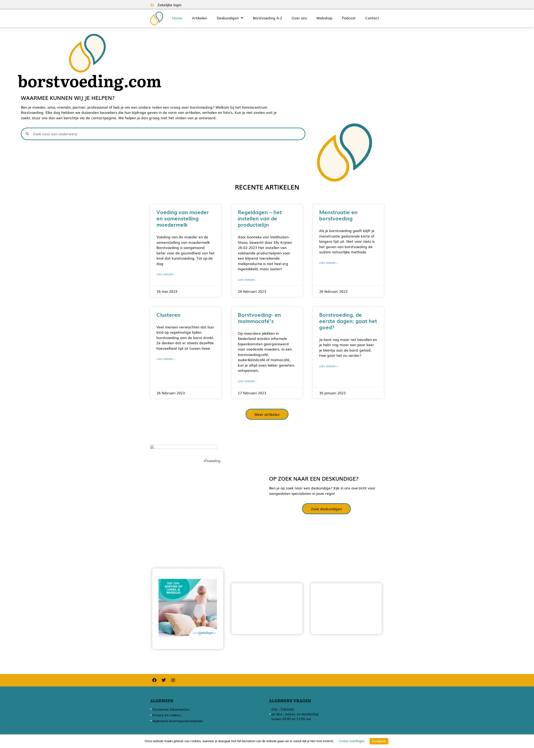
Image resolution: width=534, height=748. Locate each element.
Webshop (324, 18)
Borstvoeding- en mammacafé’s (259, 317)
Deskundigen (228, 18)
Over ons (299, 18)
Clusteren (168, 314)
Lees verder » (165, 274)
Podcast (349, 18)
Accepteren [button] (379, 741)
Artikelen (199, 18)
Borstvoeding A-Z (267, 18)
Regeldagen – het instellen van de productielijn (260, 218)
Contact (372, 18)
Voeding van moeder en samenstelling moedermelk (182, 218)
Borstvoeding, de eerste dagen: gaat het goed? (348, 321)
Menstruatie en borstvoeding (338, 215)
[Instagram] (173, 680)
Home (177, 18)
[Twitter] (164, 680)
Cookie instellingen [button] (351, 741)
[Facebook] (154, 680)
